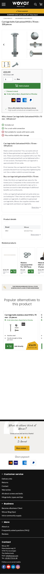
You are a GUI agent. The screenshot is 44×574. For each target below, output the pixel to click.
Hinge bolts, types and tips (12, 497)
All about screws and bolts (12, 493)
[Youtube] (8, 567)
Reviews (5, 534)
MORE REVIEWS (21, 448)
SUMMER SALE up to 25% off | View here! (22, 15)
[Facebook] (4, 567)
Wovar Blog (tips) (9, 512)
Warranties (6, 490)
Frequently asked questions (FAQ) (15, 530)
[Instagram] (18, 567)
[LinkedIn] (13, 567)
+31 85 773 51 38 (11, 558)
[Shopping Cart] (40, 4)
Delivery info (7, 479)
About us (5, 526)
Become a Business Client (12, 508)
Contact (5, 486)
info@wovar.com (12, 556)
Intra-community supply (11, 515)
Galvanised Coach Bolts (23, 18)
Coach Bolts (7, 18)
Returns (5, 482)
